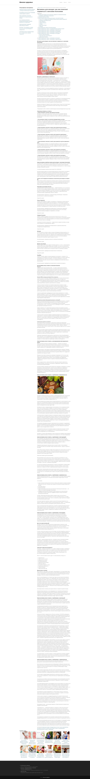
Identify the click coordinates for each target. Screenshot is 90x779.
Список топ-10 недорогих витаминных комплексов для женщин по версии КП (53, 19)
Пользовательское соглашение (30, 767)
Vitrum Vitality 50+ (42, 21)
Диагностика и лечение (43, 36)
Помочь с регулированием (59, 728)
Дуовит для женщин (43, 25)
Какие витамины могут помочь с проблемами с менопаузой (49, 38)
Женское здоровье (26, 2)
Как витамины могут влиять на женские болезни (47, 27)
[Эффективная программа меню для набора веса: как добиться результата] (49, 752)
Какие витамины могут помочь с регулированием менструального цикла (51, 28)
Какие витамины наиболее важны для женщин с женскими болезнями (50, 18)
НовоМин (41, 26)
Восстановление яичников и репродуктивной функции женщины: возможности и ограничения (25, 21)
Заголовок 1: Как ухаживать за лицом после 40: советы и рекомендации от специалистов (26, 28)
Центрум (40, 23)
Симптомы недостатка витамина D (45, 35)
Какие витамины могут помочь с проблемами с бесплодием (49, 33)
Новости (65, 2)
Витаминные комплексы (41, 728)
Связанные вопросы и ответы (43, 16)
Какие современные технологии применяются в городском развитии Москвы (25, 17)
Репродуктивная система (54, 727)
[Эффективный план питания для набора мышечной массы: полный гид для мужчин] (57, 752)
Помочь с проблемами (49, 729)
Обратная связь (23, 771)
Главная (60, 2)
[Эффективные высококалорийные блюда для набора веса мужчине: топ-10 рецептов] (40, 752)
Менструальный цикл (41, 729)
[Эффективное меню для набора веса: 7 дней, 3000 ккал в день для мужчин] (24, 752)
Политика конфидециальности (26, 768)
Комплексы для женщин (50, 728)
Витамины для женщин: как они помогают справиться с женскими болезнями (52, 14)
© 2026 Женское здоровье (25, 765)
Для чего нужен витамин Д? (44, 34)
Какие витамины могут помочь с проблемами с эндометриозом (49, 39)
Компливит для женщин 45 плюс (45, 20)
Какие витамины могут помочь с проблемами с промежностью (49, 32)
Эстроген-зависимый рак (63, 727)
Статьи (69, 2)
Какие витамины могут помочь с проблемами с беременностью (49, 29)
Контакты (22, 767)
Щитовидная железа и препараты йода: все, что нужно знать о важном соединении (26, 33)
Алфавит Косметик (42, 22)
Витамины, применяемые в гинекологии (46, 15)
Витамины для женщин (45, 727)
